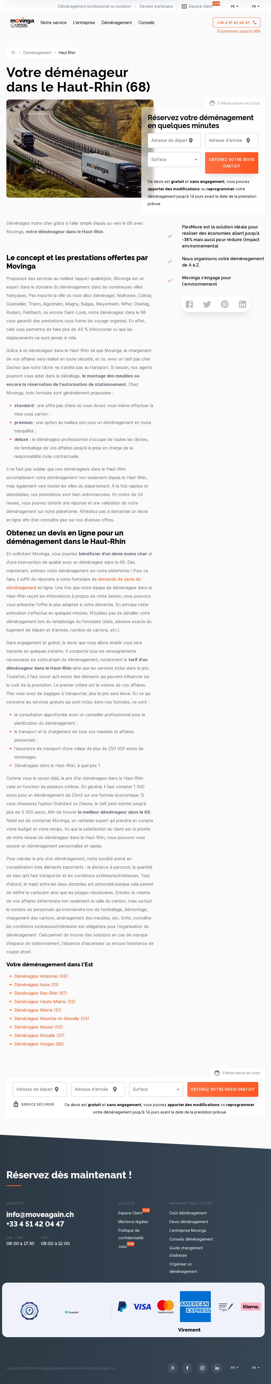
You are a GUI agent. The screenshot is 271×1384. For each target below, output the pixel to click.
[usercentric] (172, 1368)
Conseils (146, 22)
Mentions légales (133, 1221)
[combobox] (168, 141)
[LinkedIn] (217, 1368)
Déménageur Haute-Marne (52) (44, 1001)
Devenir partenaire (156, 6)
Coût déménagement (188, 1213)
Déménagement (116, 22)
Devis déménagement (188, 1221)
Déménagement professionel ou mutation (94, 6)
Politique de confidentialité (130, 1234)
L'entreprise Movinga (187, 1230)
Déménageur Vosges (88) (39, 1044)
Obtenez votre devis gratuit (232, 162)
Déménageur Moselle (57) (39, 1035)
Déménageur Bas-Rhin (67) (40, 993)
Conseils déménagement (191, 1239)
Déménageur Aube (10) (36, 984)
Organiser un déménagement (183, 1268)
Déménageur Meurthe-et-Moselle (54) (51, 1018)
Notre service (53, 22)
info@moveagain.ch (40, 1214)
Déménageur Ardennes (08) (41, 976)
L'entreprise (84, 22)
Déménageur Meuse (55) (38, 1027)
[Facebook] (187, 1368)
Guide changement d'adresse (186, 1251)
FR (233, 6)
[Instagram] (202, 1368)
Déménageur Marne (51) (37, 1010)
